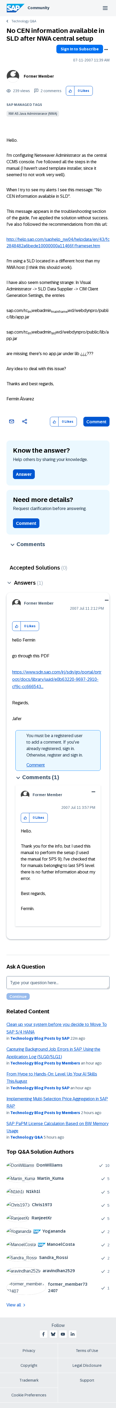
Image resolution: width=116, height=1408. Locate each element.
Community (38, 8)
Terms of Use (87, 1350)
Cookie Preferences (28, 1395)
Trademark (29, 1380)
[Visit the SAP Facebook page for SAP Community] (43, 1334)
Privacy (29, 1350)
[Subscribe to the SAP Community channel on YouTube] (63, 1334)
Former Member (39, 76)
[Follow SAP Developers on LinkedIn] (72, 1334)
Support (87, 1380)
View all (13, 1305)
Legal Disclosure (87, 1365)
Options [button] (106, 49)
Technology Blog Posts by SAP (40, 1038)
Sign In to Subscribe (80, 49)
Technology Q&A (23, 21)
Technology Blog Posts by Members (45, 1063)
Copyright (29, 1365)
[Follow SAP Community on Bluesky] (53, 1334)
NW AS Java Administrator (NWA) (33, 114)
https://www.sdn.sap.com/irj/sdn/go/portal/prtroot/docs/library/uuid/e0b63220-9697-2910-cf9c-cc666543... (56, 679)
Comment (96, 421)
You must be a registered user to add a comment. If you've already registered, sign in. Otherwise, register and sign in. (54, 745)
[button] (70, 91)
